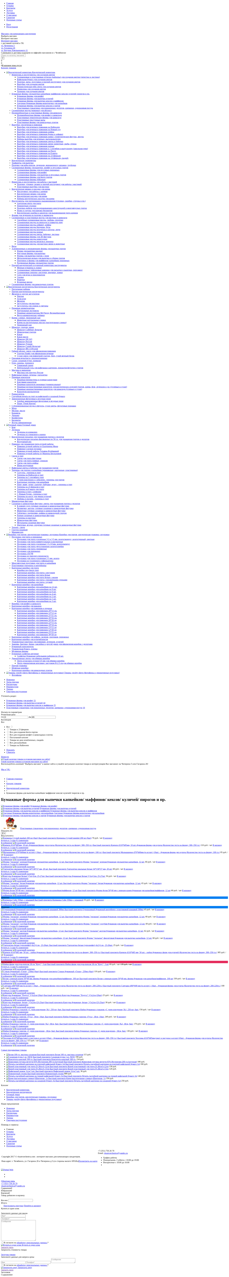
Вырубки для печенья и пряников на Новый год (39, 129)
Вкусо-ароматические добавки (31, 315)
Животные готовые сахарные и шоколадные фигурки (41, 511)
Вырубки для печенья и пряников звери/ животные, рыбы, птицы (46, 144)
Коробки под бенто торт (28, 570)
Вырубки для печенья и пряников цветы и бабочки (40, 141)
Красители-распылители (28, 391)
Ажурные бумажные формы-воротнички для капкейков (42, 103)
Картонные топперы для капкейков (33, 482)
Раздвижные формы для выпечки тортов (35, 263)
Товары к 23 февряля (19, 729)
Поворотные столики (26, 206)
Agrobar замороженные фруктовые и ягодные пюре (40, 401)
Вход (8, 24)
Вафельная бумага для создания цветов (34, 79)
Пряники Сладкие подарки (29, 449)
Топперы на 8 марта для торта (30, 489)
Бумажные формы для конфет (30, 96)
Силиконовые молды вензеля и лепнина (35, 241)
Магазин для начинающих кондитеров (18, 34)
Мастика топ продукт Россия (30, 372)
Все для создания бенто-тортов (24, 732)
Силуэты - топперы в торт (29, 472)
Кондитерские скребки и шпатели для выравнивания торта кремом (47, 213)
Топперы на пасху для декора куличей (34, 496)
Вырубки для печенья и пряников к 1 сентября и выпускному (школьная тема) (52, 148)
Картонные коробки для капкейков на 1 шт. (36, 599)
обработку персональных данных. (32, 1243)
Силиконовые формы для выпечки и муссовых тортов (41, 175)
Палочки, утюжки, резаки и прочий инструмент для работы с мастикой (49, 184)
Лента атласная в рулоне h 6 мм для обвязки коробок (41, 661)
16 (84, 708)
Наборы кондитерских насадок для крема (35, 198)
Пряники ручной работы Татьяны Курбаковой (38, 451)
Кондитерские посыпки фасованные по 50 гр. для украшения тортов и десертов (53, 439)
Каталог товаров (8, 68)
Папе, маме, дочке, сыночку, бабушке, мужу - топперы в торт (44, 484)
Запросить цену (24, 1267)
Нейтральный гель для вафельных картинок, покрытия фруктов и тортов (50, 368)
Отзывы (10, 6)
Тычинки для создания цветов (30, 91)
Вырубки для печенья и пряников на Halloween (38, 127)
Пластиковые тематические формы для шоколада (39, 117)
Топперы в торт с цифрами (29, 492)
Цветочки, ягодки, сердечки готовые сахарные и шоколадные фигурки (49, 525)
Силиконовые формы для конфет (32, 172)
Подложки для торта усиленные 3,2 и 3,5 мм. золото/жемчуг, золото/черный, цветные (55, 539)
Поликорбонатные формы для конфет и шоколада (39, 115)
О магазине (11, 15)
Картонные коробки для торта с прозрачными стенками (42, 580)
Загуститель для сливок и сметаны (32, 306)
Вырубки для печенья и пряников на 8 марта (37, 153)
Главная (10, 3)
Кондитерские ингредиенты (19, 1092)
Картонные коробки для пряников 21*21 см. (37, 615)
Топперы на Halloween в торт (30, 475)
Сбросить (10, 752)
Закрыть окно (7, 1247)
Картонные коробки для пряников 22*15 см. (37, 623)
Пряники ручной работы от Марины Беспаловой (39, 453)
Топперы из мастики (26, 518)
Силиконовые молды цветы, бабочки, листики (38, 234)
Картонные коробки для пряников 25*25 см (36, 632)
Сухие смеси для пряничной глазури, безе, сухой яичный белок (45, 356)
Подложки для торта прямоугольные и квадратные (40, 542)
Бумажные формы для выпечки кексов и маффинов (40, 101)
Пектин (20, 296)
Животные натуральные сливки (31, 320)
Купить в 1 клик (8, 840)
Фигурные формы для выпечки (31, 253)
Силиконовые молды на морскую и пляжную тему (40, 222)
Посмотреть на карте (88, 1161)
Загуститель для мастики (28, 303)
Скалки (20, 277)
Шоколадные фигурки (27, 520)
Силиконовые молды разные (30, 232)
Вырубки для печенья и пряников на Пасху (36, 151)
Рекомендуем (12, 687)
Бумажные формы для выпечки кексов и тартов (38, 106)
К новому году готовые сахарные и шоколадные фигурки (43, 506)
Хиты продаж (12, 682)
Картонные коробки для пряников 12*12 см (36, 613)
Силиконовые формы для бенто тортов (34, 177)
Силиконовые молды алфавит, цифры (34, 225)
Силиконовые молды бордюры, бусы (33, 227)
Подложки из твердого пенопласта (33, 556)
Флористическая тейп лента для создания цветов (39, 87)
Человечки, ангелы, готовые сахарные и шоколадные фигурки (45, 508)
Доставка (10, 13)
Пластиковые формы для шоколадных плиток (37, 122)
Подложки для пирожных (28, 551)
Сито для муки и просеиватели (31, 275)
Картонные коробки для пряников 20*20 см (36, 620)
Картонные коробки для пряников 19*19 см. (37, 625)
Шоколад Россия (24, 341)
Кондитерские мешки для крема (31, 194)
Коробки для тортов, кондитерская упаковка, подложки (31, 1097)
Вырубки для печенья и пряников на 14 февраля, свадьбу (43, 158)
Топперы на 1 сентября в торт (30, 477)
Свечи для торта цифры (27, 463)
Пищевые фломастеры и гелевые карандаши (37, 380)
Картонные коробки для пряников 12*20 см (36, 630)
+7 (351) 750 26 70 (9, 1183)
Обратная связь (8, 1181)
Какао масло (22, 337)
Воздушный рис (24, 441)
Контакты (10, 8)
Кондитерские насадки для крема (32, 196)
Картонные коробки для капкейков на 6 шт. (36, 592)
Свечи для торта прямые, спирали (32, 461)
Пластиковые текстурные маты (31, 120)
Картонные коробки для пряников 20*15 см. (37, 611)
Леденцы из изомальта (27, 432)
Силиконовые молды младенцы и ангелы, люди (38, 229)
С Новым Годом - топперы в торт (32, 494)
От (2, 717)
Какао (19, 334)
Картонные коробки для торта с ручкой (34, 582)
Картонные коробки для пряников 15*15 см (36, 627)
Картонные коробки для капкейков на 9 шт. (36, 589)
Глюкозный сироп (25, 365)
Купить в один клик (30, 1245)
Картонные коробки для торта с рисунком (36, 573)
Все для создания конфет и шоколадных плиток (31, 735)
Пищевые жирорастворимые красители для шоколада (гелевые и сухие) (49, 389)
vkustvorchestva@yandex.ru (116, 1153)
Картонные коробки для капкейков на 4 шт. (36, 594)
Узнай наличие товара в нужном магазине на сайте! (24, 761)
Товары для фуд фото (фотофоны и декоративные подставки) (34, 1099)
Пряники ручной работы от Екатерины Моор (37, 446)
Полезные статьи (14, 20)
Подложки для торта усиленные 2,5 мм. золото (38, 558)
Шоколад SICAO (24, 339)
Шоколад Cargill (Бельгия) (28, 346)
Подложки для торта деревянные (32, 549)
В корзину (107, 838)
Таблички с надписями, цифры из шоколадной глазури (42, 513)
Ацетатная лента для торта (29, 203)
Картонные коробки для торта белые (33, 575)
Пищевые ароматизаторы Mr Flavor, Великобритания (41, 313)
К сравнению (22, 840)
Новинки (10, 679)
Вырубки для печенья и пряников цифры (35, 132)
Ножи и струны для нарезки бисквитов (34, 210)
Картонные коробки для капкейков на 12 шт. (37, 587)
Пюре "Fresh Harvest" (26, 403)
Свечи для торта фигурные (29, 458)
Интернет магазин (9, 41)
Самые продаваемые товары (14, 1050)
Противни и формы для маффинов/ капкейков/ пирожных (43, 260)
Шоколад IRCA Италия (27, 349)
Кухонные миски (24, 282)
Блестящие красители (26, 382)
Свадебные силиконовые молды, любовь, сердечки (40, 220)
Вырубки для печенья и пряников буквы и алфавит (40, 134)
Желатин (21, 301)
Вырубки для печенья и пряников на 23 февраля (39, 156)
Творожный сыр (24, 325)
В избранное (6, 843)
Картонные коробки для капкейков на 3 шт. (36, 601)
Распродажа (11, 684)
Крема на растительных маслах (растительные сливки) (42, 322)
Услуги (9, 10)
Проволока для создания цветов (31, 89)
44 (44, 703)
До (30, 717)
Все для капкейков (18, 743)
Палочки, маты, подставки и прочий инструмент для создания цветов (48, 82)
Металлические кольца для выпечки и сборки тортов (41, 258)
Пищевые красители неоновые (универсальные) (39, 384)
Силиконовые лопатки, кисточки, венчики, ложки (40, 272)
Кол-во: (4, 1200)
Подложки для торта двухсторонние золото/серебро (40, 546)
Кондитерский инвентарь (17, 1090)
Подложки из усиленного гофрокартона (35, 561)
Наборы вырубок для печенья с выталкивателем (39, 139)
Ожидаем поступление (16, 691)
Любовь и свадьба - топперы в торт (33, 499)
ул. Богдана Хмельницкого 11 (14, 50)
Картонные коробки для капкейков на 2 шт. (36, 596)
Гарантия (10, 17)
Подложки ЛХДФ (25, 553)
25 (55, 705)
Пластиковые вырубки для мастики (33, 187)
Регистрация (12, 27)
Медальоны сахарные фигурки (31, 522)
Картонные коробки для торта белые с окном (37, 577)
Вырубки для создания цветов (30, 84)
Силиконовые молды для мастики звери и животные (41, 244)
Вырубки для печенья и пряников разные (35, 146)
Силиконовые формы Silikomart (31, 179)
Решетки (21, 279)
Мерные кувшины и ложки (29, 268)
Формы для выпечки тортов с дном (33, 256)
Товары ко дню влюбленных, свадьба (26, 740)
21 (35, 700)
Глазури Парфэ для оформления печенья (35, 353)
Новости (5, 757)
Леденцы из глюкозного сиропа (31, 434)
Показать (10, 750)
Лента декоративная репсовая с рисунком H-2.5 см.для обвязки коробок (49, 663)
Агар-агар (21, 299)
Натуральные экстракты (28, 310)
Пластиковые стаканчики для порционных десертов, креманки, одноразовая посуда (55, 108)
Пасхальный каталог (19, 737)
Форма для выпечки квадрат (30, 251)
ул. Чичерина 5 (8, 45)
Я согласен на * (26, 1243)
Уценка (9, 689)
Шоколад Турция (24, 344)
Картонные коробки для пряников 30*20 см (36, 634)
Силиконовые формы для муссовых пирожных (38, 170)
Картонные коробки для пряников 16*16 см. (37, 618)
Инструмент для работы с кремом (32, 191)
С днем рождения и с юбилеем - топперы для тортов (40, 480)
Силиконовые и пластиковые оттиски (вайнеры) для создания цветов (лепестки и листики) (58, 77)
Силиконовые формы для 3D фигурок (34, 237)
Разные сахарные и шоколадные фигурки (35, 515)
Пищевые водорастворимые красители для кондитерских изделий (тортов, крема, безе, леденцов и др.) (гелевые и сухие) (72, 387)
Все (8, 727)
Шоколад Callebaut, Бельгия (29, 330)
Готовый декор (13, 1094)
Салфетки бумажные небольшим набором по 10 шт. (40, 656)
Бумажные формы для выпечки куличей (35, 98)
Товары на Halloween (19, 745)
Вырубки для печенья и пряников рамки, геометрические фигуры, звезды (50, 137)
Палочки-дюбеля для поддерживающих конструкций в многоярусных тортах (52, 208)
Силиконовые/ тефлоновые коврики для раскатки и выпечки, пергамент (50, 270)
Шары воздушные (25, 465)
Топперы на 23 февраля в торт (30, 487)
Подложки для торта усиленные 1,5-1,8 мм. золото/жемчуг (43, 544)
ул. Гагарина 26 (8, 48)
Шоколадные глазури (26, 332)
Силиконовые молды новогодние (32, 239)
